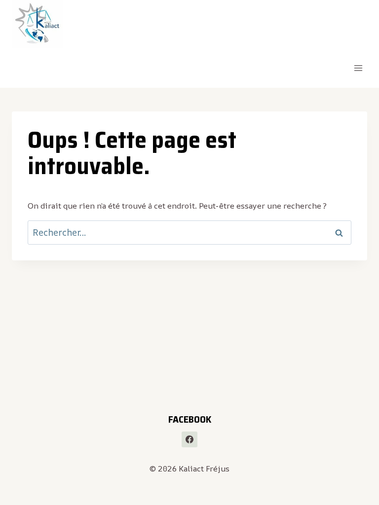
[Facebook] (189, 439)
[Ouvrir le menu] (358, 68)
